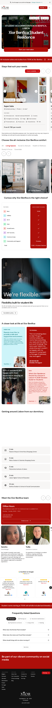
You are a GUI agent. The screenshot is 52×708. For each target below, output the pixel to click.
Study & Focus (7, 149)
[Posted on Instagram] (24, 702)
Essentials (18, 149)
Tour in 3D (46, 18)
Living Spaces (11, 146)
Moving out (23, 618)
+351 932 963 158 (8, 515)
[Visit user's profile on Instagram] (4, 702)
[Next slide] (9, 154)
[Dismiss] (49, 2)
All (3, 146)
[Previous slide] (4, 154)
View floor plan (11, 100)
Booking (42, 622)
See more (26, 647)
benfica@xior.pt (7, 517)
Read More (6, 364)
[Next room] (48, 71)
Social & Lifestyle (24, 146)
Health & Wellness (39, 146)
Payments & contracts (16, 622)
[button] (5, 91)
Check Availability (31, 71)
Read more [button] (8, 589)
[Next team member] (48, 498)
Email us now (24, 520)
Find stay (42, 7)
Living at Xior (30, 622)
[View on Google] (8, 592)
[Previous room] (43, 71)
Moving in (12, 618)
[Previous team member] (43, 498)
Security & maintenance (38, 618)
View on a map (35, 18)
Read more (31, 401)
